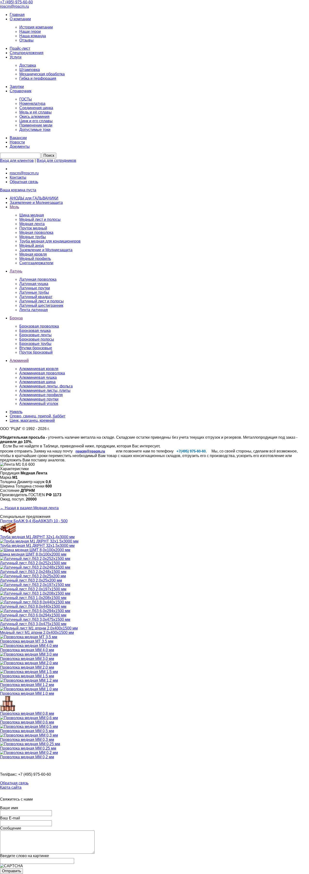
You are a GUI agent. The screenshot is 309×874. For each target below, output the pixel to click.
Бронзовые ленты (35, 335)
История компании (36, 27)
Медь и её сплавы (35, 112)
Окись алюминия (34, 117)
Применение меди (35, 125)
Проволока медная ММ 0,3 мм (27, 740)
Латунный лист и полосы (41, 301)
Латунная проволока (37, 279)
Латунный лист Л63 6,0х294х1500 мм (33, 615)
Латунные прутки (34, 288)
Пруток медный (33, 228)
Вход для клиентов (17, 160)
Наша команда (32, 36)
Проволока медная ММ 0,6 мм (27, 722)
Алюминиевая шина (37, 382)
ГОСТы (25, 99)
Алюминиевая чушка (38, 377)
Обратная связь (24, 182)
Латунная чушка (33, 284)
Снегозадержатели (36, 263)
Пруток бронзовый (36, 352)
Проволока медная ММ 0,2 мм (27, 757)
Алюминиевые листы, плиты (44, 390)
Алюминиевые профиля (41, 395)
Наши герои (30, 31)
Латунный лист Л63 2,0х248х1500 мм (33, 572)
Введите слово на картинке (24, 856)
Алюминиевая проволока (42, 373)
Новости (17, 142)
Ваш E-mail (10, 818)
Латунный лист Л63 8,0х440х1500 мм (33, 606)
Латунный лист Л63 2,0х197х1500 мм (33, 589)
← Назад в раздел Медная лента (29, 508)
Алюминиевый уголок (38, 403)
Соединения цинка (36, 108)
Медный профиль (35, 259)
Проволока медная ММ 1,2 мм (27, 685)
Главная (17, 15)
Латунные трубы (34, 292)
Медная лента (32, 224)
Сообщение (10, 828)
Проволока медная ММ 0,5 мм (27, 731)
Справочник (20, 91)
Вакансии (18, 138)
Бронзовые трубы (35, 344)
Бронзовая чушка (35, 331)
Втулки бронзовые (35, 348)
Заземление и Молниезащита (45, 250)
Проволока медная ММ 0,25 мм (28, 748)
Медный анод (31, 246)
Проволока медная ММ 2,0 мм (27, 667)
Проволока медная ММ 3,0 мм (27, 659)
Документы (20, 146)
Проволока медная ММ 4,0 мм (27, 650)
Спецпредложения (26, 53)
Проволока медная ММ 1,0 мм (27, 693)
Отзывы (26, 40)
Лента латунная (33, 310)
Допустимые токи (34, 130)
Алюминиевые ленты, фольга (46, 386)
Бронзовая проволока (39, 326)
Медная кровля (33, 254)
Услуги (15, 57)
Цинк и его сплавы (36, 121)
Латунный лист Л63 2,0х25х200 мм (31, 580)
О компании (20, 19)
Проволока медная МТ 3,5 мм (26, 641)
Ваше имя (9, 808)
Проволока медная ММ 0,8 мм (27, 713)
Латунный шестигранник (41, 305)
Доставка (27, 65)
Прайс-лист (20, 48)
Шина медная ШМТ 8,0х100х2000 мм (33, 554)
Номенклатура (32, 103)
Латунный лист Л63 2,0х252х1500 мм (33, 563)
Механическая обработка (42, 74)
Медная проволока (36, 232)
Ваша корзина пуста (18, 190)
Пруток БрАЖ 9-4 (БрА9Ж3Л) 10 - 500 (34, 521)
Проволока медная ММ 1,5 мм (27, 676)
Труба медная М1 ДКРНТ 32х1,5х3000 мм (37, 546)
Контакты (18, 177)
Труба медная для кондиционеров (50, 241)
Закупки (17, 87)
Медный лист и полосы (40, 219)
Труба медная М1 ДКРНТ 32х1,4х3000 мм (37, 537)
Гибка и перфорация (37, 78)
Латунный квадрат (35, 297)
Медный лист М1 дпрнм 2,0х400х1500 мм (37, 632)
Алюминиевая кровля (38, 369)
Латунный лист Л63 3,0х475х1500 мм (33, 624)
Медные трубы (32, 237)
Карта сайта (10, 787)
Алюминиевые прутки (38, 399)
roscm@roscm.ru (24, 173)
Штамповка (29, 70)
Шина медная (31, 215)
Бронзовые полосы (36, 339)
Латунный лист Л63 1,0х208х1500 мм (33, 598)
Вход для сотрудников (56, 160)
